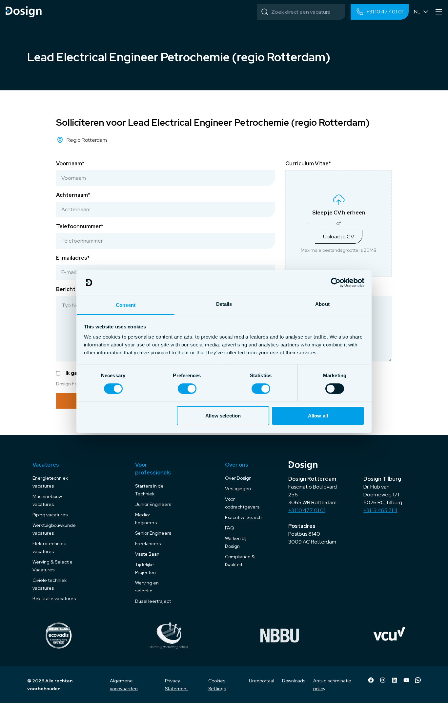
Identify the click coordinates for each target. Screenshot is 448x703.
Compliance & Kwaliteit (240, 560)
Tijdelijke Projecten (145, 568)
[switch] (187, 388)
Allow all (318, 415)
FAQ (229, 528)
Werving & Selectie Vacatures (52, 566)
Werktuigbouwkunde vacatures (54, 529)
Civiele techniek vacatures (49, 584)
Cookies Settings (217, 685)
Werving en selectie (147, 587)
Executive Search (243, 517)
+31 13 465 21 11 (380, 510)
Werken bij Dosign (235, 542)
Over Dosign (238, 478)
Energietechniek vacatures (50, 482)
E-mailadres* (73, 257)
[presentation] (338, 223)
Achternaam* (73, 195)
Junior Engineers (153, 504)
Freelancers (148, 543)
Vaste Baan (147, 554)
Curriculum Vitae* (308, 163)
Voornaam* (70, 163)
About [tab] (322, 304)
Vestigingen (238, 488)
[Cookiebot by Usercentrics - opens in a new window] (335, 282)
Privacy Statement (176, 685)
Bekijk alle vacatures (54, 598)
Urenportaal (261, 681)
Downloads (293, 681)
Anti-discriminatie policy (332, 685)
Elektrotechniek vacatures (49, 547)
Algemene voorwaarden (124, 685)
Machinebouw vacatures (47, 500)
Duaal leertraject (153, 601)
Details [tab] (224, 304)
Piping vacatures (50, 515)
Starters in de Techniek (149, 490)
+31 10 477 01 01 (306, 510)
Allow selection (223, 415)
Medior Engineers (146, 519)
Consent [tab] (125, 305)
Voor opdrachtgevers (242, 503)
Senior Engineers (153, 533)
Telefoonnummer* (79, 226)
